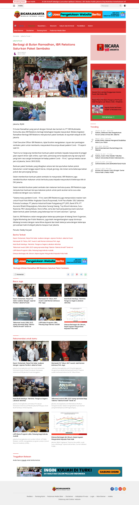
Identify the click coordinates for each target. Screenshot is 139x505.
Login (92, 496)
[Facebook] (112, 489)
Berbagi (16, 268)
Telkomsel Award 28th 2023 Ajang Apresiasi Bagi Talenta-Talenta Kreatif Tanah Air (43, 247)
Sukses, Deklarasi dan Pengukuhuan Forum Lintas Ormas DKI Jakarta (108, 134)
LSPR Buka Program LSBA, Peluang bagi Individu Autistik (33, 250)
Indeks (20, 6)
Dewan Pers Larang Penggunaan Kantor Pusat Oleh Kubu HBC (106, 93)
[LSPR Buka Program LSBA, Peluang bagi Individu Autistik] (50, 314)
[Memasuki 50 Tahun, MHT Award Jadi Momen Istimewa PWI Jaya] (50, 290)
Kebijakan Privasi (81, 496)
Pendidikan (81, 26)
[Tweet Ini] (72, 274)
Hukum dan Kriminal (67, 26)
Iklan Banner (18, 31)
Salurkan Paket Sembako (58, 268)
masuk (23, 460)
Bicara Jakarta (22, 52)
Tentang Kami (42, 31)
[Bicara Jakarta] (29, 14)
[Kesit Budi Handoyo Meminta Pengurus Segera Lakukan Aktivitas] (75, 290)
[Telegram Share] (81, 274)
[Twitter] (116, 489)
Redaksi (30, 496)
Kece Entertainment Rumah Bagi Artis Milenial (108, 149)
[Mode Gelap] (125, 6)
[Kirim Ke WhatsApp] (85, 274)
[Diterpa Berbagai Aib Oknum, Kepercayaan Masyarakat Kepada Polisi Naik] (75, 315)
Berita (21, 26)
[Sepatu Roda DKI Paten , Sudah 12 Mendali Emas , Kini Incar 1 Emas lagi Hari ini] (97, 109)
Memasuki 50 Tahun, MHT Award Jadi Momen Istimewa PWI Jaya (36, 241)
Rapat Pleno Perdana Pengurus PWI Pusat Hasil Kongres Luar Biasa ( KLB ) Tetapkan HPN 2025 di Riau (107, 101)
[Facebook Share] (68, 274)
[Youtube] (120, 489)
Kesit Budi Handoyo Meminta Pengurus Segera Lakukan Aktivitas (37, 244)
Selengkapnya (107, 117)
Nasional (31, 26)
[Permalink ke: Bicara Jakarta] (15, 53)
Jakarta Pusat (17, 41)
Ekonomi (53, 26)
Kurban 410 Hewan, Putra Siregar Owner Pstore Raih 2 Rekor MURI (109, 171)
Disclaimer (30, 31)
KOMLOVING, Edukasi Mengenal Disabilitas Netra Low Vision (110, 141)
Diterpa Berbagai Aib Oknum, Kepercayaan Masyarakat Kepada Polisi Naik (40, 254)
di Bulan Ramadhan (28, 268)
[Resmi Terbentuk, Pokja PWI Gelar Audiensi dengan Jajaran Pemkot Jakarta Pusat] (24, 290)
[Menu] (14, 6)
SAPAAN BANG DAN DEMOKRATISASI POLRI (110, 164)
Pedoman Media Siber (58, 31)
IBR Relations (42, 268)
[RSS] (124, 489)
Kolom (90, 26)
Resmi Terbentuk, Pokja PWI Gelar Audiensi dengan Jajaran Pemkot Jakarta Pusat (43, 238)
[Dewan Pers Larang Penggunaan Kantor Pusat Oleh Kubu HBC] (108, 79)
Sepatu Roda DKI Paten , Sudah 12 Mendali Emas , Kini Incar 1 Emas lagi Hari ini (114, 109)
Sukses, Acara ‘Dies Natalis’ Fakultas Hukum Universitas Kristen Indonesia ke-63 (109, 157)
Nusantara (41, 26)
